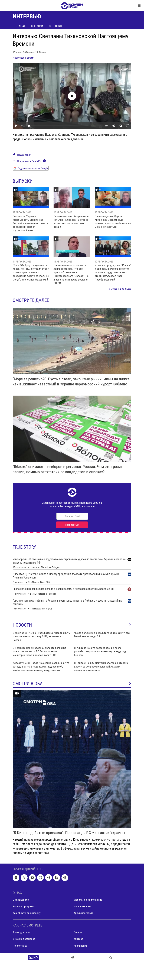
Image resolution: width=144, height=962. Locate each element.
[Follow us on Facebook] (16, 877)
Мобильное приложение (88, 899)
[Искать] (111, 957)
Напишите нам (82, 906)
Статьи (20, 26)
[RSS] (56, 877)
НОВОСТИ (22, 625)
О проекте (56, 26)
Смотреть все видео (120, 288)
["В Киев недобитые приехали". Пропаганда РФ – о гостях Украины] (72, 759)
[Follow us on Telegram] (48, 877)
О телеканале (21, 899)
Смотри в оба (28, 683)
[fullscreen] (127, 125)
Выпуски (37, 26)
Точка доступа (21, 932)
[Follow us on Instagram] (40, 877)
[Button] (22, 155)
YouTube (78, 939)
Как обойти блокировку (27, 913)
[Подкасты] (64, 877)
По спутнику (20, 945)
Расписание (80, 945)
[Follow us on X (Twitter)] (24, 877)
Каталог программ (23, 906)
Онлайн (78, 932)
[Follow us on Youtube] (32, 877)
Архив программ (83, 913)
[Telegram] (72, 957)
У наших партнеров (24, 939)
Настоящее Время (23, 57)
